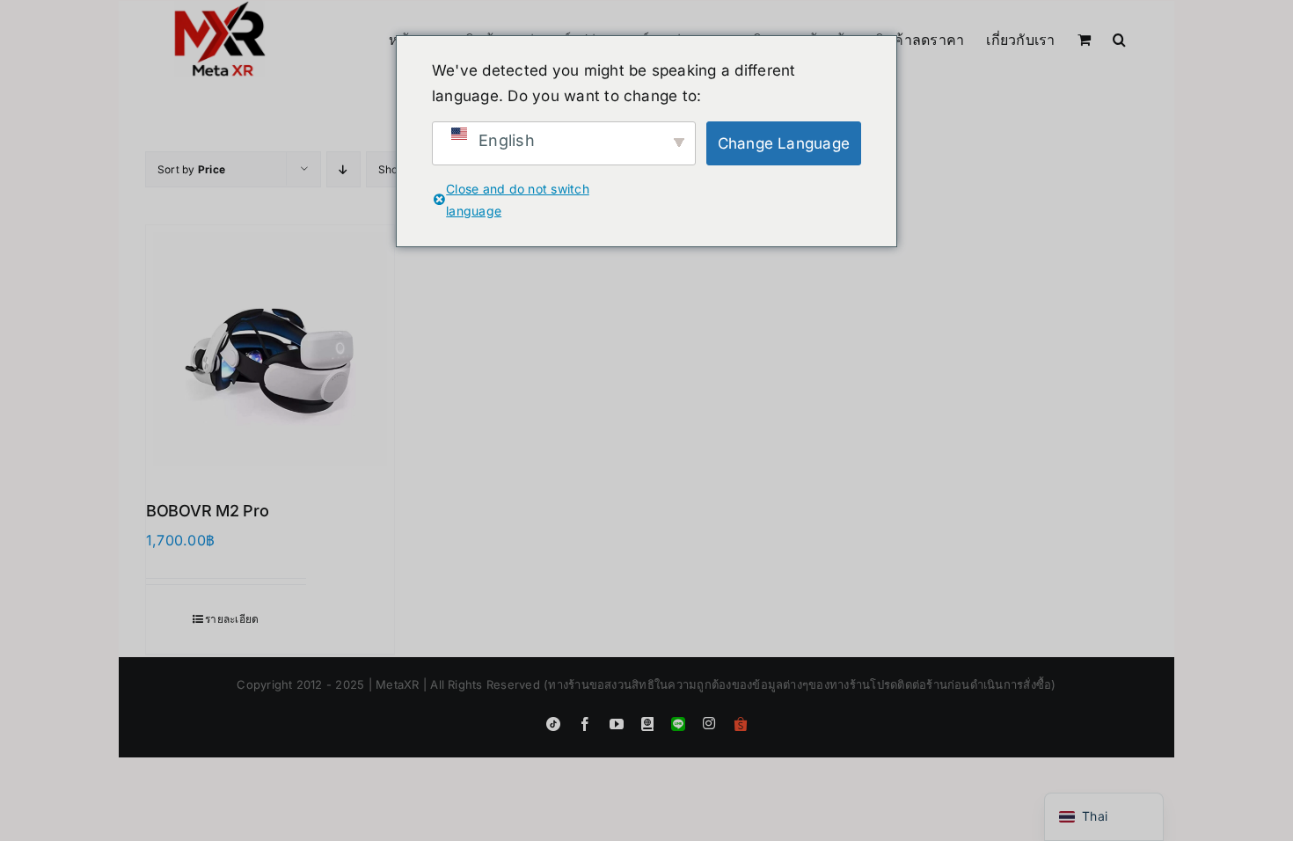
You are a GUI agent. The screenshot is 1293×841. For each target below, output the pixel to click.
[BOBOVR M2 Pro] (270, 349)
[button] (1119, 38)
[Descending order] (343, 169)
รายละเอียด (232, 618)
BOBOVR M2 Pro (207, 510)
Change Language (784, 143)
